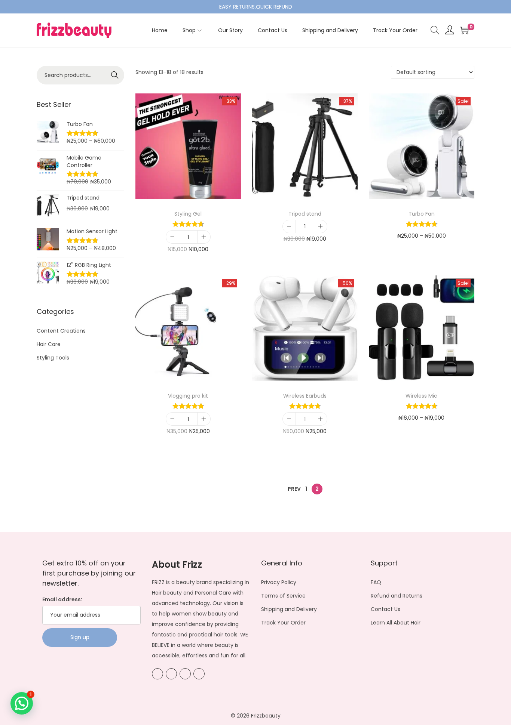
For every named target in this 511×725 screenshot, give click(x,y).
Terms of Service (283, 595)
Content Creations (61, 330)
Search (115, 75)
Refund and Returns (396, 595)
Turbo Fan (422, 214)
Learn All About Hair (395, 622)
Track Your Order (283, 622)
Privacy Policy (278, 582)
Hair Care (49, 344)
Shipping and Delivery (289, 609)
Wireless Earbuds (305, 395)
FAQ (376, 582)
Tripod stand (304, 214)
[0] (464, 30)
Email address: (62, 599)
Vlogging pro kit (188, 395)
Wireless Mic (421, 395)
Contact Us (385, 609)
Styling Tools (53, 357)
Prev (294, 489)
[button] (21, 703)
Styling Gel (188, 214)
